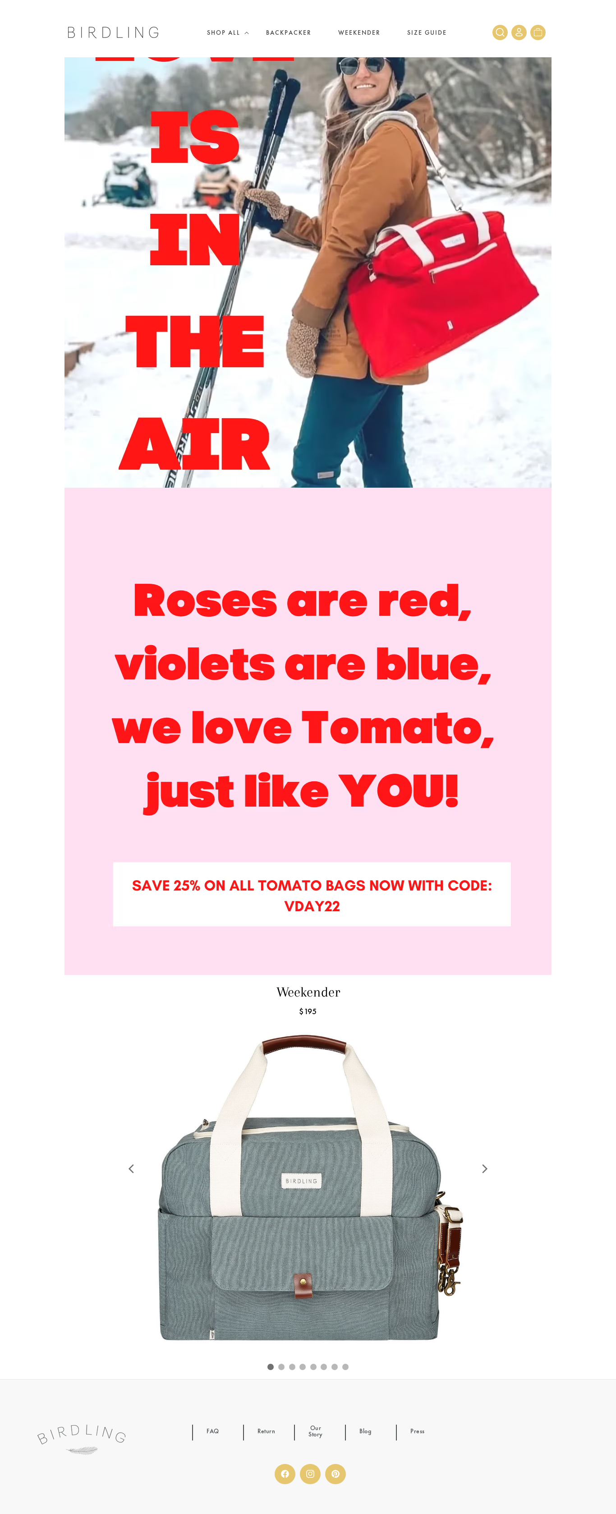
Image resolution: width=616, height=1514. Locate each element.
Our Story (315, 1431)
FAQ (213, 1431)
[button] (223, 32)
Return (266, 1431)
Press (417, 1431)
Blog (365, 1431)
